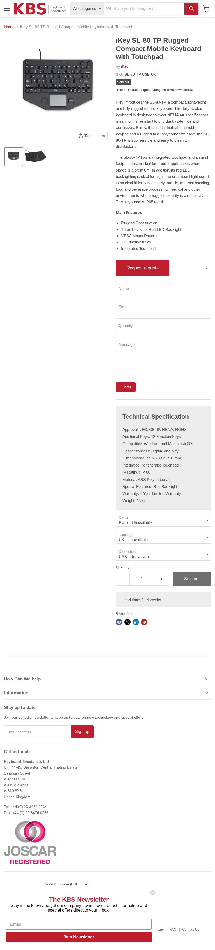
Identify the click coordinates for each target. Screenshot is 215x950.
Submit (125, 387)
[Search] (191, 9)
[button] (14, 157)
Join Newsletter (78, 937)
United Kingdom (63, 884)
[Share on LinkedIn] (136, 622)
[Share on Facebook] (119, 622)
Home (9, 27)
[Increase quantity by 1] (161, 579)
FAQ (173, 929)
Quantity (123, 567)
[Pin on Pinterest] (144, 622)
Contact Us (190, 929)
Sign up (82, 731)
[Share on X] (127, 622)
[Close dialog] (152, 892)
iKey (125, 66)
